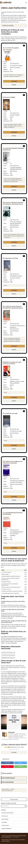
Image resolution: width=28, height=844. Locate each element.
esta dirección (12, 628)
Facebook (8, 762)
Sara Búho (4, 822)
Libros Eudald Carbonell (8, 778)
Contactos (7, 841)
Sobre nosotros (5, 839)
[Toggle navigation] (26, 2)
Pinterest (8, 766)
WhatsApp (21, 766)
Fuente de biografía (12, 643)
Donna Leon (5, 816)
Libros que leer (14, 799)
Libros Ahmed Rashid (7, 782)
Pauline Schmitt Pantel (7, 813)
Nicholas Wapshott (6, 828)
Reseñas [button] (14, 84)
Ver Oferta (14, 81)
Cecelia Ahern (5, 825)
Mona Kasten (5, 819)
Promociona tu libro (14, 839)
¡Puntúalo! (14, 752)
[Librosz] (6, 2)
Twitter (21, 762)
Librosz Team (11, 732)
